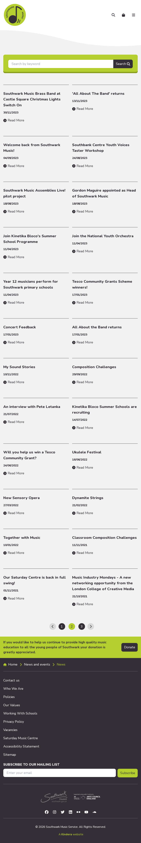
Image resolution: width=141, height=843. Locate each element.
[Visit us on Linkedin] (70, 811)
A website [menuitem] (71, 834)
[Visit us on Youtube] (86, 811)
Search (121, 64)
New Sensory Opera (21, 497)
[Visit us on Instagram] (54, 811)
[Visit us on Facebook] (46, 811)
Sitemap (9, 754)
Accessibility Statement (21, 746)
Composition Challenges (94, 366)
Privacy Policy (13, 721)
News (61, 664)
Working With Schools (20, 713)
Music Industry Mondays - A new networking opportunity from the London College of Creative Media (103, 583)
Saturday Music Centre (20, 738)
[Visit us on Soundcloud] (94, 811)
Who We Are (13, 688)
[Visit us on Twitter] (62, 811)
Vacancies (10, 730)
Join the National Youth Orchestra (102, 236)
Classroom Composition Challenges (104, 537)
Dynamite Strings (87, 497)
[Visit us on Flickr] (79, 811)
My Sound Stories (19, 366)
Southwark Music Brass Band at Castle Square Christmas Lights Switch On (32, 99)
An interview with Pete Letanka (31, 406)
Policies (9, 697)
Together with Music (21, 537)
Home (12, 664)
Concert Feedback (19, 327)
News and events (37, 664)
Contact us (11, 680)
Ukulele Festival (86, 452)
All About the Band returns (97, 327)
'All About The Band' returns (98, 93)
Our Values (11, 705)
